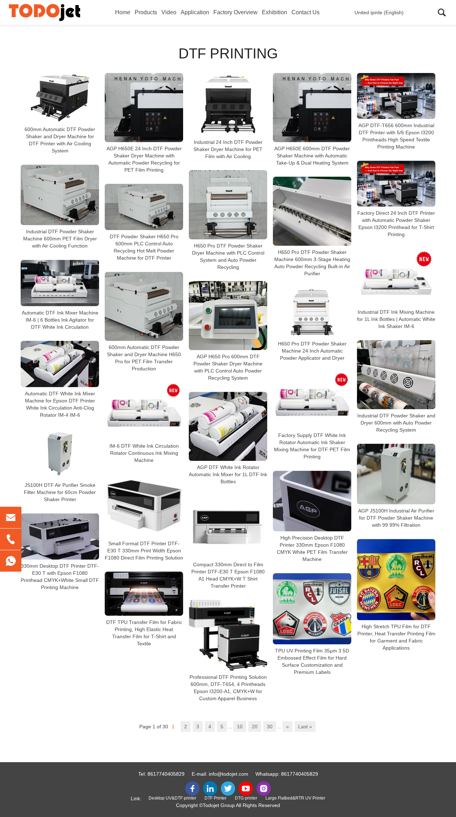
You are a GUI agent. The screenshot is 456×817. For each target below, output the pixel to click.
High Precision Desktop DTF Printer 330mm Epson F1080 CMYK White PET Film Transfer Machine (312, 548)
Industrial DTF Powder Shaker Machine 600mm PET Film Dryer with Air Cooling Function (60, 239)
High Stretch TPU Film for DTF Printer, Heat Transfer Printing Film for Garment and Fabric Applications (396, 637)
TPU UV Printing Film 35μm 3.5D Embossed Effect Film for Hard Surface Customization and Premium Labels (312, 661)
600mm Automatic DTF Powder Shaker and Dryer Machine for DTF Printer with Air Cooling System (60, 139)
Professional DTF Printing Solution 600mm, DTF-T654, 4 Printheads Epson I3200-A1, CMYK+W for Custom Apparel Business (228, 687)
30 (270, 726)
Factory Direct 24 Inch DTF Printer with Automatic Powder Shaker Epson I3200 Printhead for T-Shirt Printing (396, 224)
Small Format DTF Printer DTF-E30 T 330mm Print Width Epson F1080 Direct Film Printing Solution (144, 551)
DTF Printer (215, 798)
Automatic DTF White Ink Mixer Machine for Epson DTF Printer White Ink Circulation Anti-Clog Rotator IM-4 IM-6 (60, 404)
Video (168, 12)
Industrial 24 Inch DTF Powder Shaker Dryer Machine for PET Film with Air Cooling (228, 149)
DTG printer (246, 798)
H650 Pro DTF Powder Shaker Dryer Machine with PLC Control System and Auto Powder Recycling (228, 256)
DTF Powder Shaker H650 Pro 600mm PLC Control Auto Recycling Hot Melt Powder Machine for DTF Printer (144, 247)
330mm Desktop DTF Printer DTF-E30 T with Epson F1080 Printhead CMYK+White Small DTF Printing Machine (60, 576)
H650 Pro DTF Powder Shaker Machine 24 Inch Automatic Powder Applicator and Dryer (312, 351)
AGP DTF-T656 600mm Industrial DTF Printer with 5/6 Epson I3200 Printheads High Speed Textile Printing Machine (396, 136)
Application (195, 12)
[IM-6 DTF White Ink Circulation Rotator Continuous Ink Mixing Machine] (144, 411)
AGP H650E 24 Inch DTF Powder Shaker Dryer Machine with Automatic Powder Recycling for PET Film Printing (144, 159)
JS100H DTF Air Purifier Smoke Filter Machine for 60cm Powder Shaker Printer (60, 492)
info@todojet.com (228, 774)
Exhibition (274, 12)
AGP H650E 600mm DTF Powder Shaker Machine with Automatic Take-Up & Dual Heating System (312, 156)
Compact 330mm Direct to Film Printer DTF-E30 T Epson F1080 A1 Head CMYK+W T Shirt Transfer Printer (228, 575)
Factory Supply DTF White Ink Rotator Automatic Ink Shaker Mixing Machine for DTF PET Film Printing (312, 446)
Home (122, 12)
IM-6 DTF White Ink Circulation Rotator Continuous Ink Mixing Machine (144, 453)
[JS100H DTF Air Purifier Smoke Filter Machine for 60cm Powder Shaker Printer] (60, 454)
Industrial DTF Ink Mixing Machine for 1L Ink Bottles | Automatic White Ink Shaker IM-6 (396, 319)
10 (240, 726)
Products (146, 12)
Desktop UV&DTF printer (172, 798)
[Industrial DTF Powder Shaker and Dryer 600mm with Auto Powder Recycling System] (396, 374)
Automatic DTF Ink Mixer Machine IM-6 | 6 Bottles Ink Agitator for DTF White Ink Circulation (60, 320)
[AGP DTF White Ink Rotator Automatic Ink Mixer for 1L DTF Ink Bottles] (228, 426)
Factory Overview (235, 12)
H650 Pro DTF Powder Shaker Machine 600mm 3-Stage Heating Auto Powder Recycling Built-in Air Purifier (312, 262)
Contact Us (305, 12)
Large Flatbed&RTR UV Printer (295, 798)
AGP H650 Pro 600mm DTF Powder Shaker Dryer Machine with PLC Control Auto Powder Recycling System (228, 367)
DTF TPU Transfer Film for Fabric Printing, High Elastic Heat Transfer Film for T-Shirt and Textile (144, 632)
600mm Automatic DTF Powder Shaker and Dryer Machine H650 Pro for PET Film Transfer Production (144, 357)
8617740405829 (166, 774)
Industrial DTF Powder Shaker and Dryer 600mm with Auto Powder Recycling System (396, 423)
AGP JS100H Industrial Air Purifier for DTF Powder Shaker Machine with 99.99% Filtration (396, 518)
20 (255, 726)
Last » (305, 726)
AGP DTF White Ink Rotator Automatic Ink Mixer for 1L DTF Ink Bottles (228, 474)
